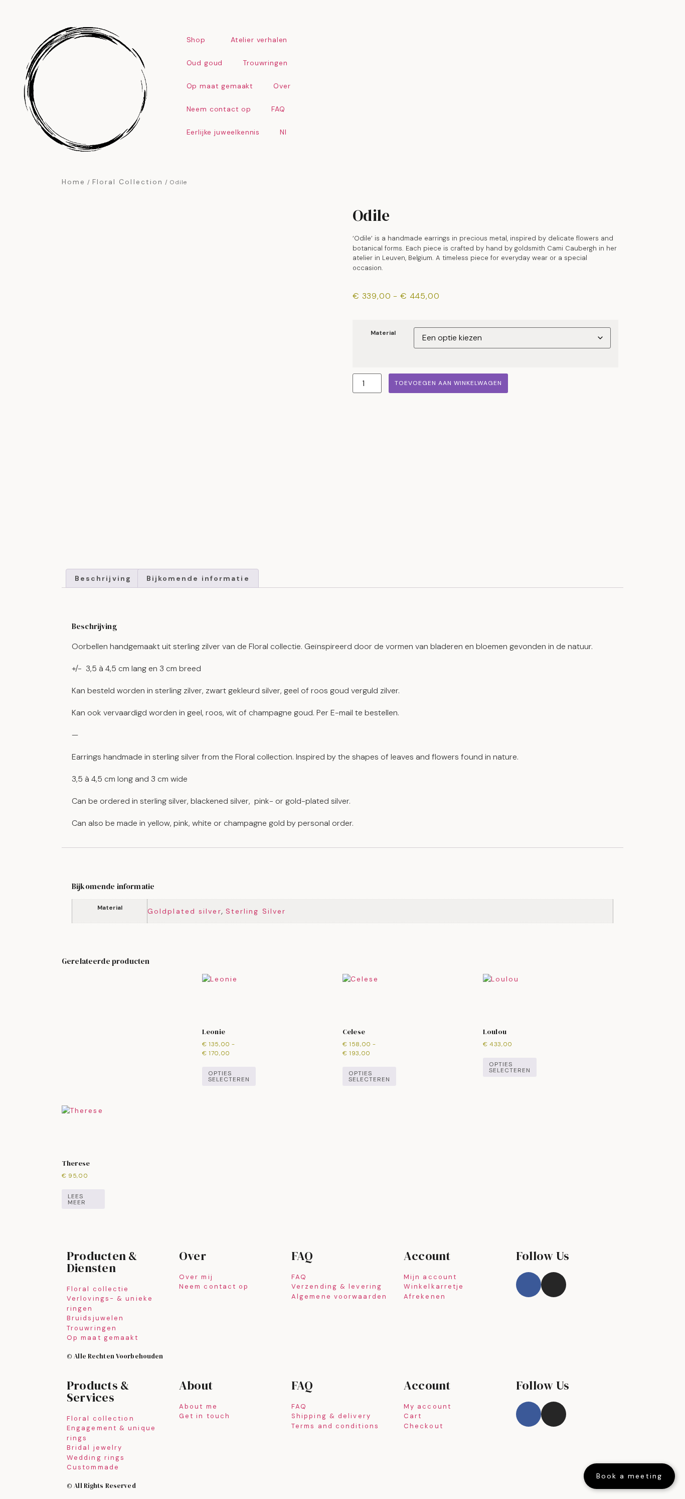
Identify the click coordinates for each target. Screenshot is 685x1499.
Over (281, 85)
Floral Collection (127, 181)
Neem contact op (219, 108)
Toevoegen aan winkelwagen (448, 383)
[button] (317, 223)
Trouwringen (265, 62)
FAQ (278, 108)
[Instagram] (553, 1123)
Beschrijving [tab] (103, 512)
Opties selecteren (229, 915)
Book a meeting (629, 1475)
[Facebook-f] (528, 1123)
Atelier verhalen (259, 39)
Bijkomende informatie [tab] (198, 512)
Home (73, 181)
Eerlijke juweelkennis (223, 132)
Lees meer (77, 1038)
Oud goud (205, 62)
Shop (196, 39)
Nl (283, 132)
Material (383, 333)
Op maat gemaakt (220, 85)
